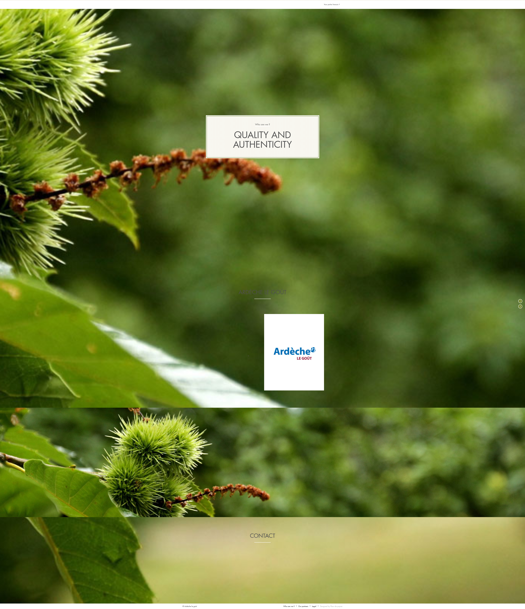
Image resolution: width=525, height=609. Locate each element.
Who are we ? (288, 606)
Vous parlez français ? (332, 4)
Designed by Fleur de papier (331, 606)
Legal (314, 606)
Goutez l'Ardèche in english (262, 9)
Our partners (303, 606)
